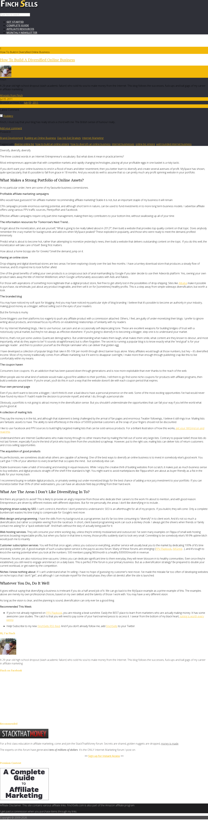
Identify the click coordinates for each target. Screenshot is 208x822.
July (26, 102)
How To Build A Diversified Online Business (37, 59)
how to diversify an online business (91, 144)
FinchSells (111, 626)
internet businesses (123, 144)
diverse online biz (24, 144)
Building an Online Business (40, 138)
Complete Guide (17, 25)
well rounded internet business (174, 144)
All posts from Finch (11, 95)
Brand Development (11, 138)
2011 (35, 102)
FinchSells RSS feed (49, 626)
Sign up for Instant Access (104, 756)
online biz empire (145, 144)
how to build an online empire (52, 144)
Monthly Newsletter (21, 32)
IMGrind (177, 549)
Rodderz (8, 116)
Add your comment (11, 128)
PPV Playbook (163, 549)
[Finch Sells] (31, 7)
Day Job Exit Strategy (69, 138)
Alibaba (183, 283)
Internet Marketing (93, 138)
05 (29, 102)
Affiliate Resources (20, 29)
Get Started (15, 22)
